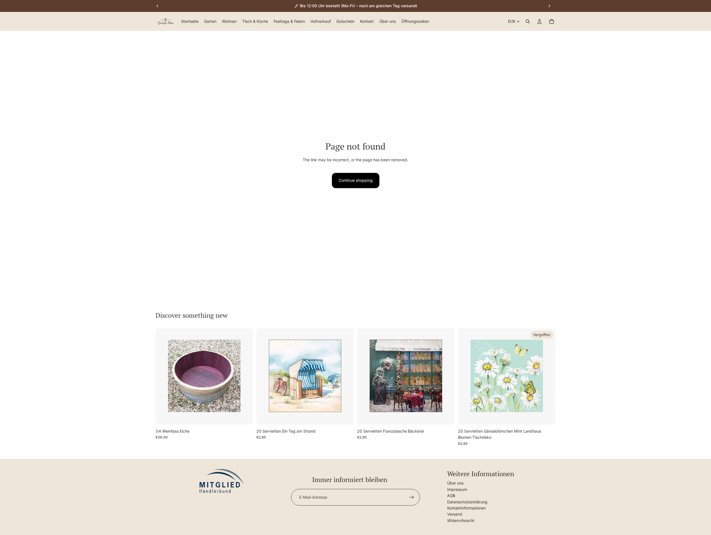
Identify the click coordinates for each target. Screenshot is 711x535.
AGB (451, 495)
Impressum (457, 489)
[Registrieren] (411, 497)
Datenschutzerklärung (467, 501)
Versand (454, 514)
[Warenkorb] (551, 22)
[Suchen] (528, 22)
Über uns (455, 483)
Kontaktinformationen (466, 508)
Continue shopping (356, 180)
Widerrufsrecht (460, 520)
